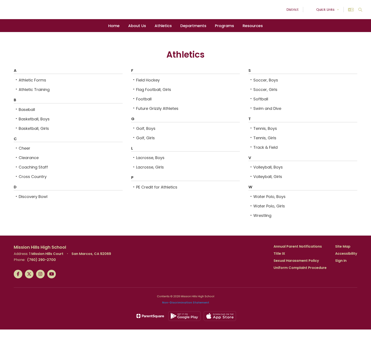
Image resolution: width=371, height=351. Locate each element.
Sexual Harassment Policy (296, 260)
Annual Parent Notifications (298, 246)
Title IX (279, 253)
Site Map (342, 246)
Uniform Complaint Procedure (300, 267)
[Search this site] (360, 10)
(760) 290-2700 (41, 259)
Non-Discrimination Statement (185, 302)
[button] (327, 9)
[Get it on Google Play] (184, 316)
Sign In (341, 260)
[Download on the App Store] (220, 316)
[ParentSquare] (150, 316)
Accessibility (346, 253)
